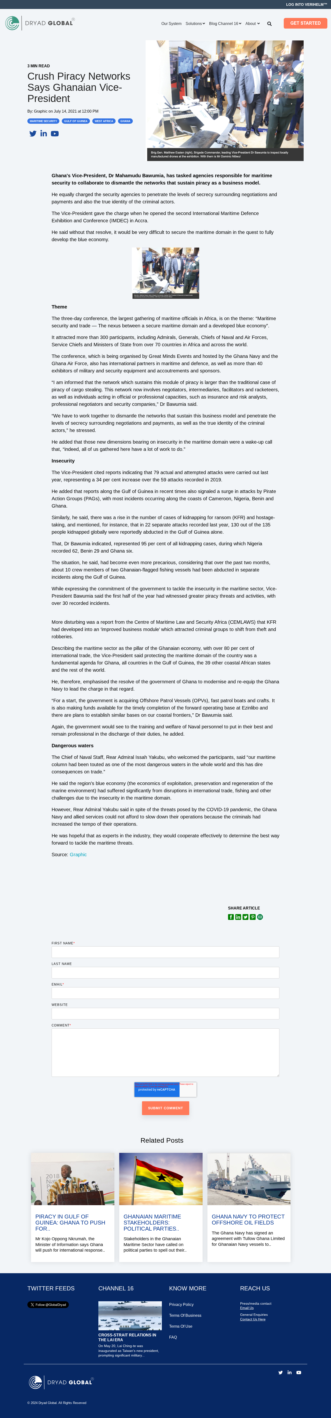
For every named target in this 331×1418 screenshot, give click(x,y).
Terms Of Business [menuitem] (185, 1315)
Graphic (41, 111)
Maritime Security (43, 121)
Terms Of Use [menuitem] (180, 1326)
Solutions (194, 24)
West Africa (104, 121)
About (251, 24)
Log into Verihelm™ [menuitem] (306, 4)
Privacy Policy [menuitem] (181, 1304)
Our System (171, 24)
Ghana (125, 121)
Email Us (247, 1308)
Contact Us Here (253, 1319)
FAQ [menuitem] (173, 1337)
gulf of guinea (75, 121)
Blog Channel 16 (223, 24)
